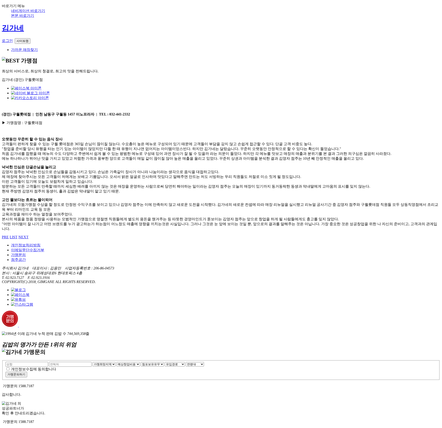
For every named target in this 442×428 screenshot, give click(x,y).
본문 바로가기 (22, 16)
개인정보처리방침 (26, 245)
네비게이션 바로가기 (28, 11)
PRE (5, 237)
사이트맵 (23, 41)
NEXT (23, 237)
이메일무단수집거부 (27, 250)
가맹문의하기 (16, 374)
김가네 (13, 28)
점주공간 (18, 260)
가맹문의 (18, 255)
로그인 (7, 41)
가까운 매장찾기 (24, 50)
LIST (13, 237)
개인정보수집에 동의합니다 (33, 369)
